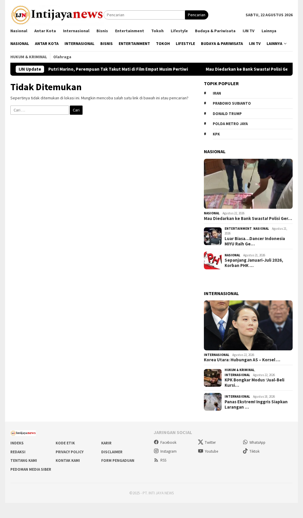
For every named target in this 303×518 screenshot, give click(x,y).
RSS (163, 460)
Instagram (168, 451)
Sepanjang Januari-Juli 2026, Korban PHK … (254, 263)
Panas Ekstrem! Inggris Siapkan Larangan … (256, 404)
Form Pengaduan (117, 460)
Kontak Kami (68, 460)
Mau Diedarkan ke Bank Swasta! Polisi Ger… (248, 218)
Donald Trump (227, 113)
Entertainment (238, 228)
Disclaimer (112, 451)
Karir (106, 443)
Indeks (17, 443)
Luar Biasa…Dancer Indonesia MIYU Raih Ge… (255, 241)
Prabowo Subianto (232, 103)
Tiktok (254, 451)
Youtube (211, 451)
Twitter (210, 442)
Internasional (216, 355)
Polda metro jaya (230, 123)
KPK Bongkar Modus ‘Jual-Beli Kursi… (254, 382)
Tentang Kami (23, 460)
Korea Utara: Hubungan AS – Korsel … (242, 359)
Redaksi (17, 451)
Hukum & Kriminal (239, 370)
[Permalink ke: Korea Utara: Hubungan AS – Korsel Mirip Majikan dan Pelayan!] (248, 325)
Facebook (168, 442)
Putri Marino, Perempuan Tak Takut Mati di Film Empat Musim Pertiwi (107, 69)
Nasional (212, 213)
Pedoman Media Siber (30, 469)
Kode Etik (65, 443)
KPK (216, 134)
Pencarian (196, 14)
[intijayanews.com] (57, 14)
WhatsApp (257, 442)
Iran (217, 93)
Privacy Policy (69, 451)
